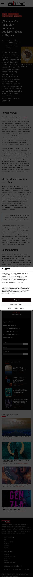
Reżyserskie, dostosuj (16, 304)
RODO (10, 308)
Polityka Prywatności (19, 308)
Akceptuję (16, 300)
